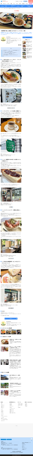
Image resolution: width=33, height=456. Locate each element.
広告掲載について (24, 449)
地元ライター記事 (5, 8)
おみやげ (20, 3)
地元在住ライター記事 (24, 6)
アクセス (27, 3)
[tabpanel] (11, 76)
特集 (1, 3)
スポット (8, 3)
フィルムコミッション (12, 408)
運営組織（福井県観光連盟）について (26, 442)
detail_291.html (27, 57)
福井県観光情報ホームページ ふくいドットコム (4, 1)
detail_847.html (11, 364)
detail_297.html (11, 378)
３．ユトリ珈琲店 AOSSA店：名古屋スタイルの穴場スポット (9, 52)
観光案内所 (23, 443)
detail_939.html (11, 393)
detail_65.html (11, 352)
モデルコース (4, 3)
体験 (11, 3)
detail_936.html (11, 385)
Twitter (19, 44)
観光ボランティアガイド (4, 418)
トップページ (2, 8)
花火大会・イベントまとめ (7, 6)
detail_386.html (13, 331)
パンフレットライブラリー (4, 416)
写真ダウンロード (12, 410)
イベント (14, 3)
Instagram (20, 44)
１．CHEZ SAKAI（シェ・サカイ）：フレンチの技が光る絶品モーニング (10, 50)
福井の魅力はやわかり (14, 6)
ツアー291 (2, 417)
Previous (0, 95)
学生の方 (11, 407)
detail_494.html (8, 331)
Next (21, 95)
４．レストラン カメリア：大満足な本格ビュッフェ (8, 53)
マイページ (31, 3)
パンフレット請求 (4, 439)
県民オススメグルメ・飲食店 (29, 6)
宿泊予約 (23, 3)
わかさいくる (2, 420)
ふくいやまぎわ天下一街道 (4, 419)
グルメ (17, 3)
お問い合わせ (9, 439)
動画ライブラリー (12, 411)
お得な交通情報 (30, 1)
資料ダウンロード (12, 409)
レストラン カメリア (11, 258)
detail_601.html (11, 341)
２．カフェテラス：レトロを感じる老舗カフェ (7, 51)
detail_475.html (19, 331)
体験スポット (2, 407)
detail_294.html (3, 331)
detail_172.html (27, 53)
